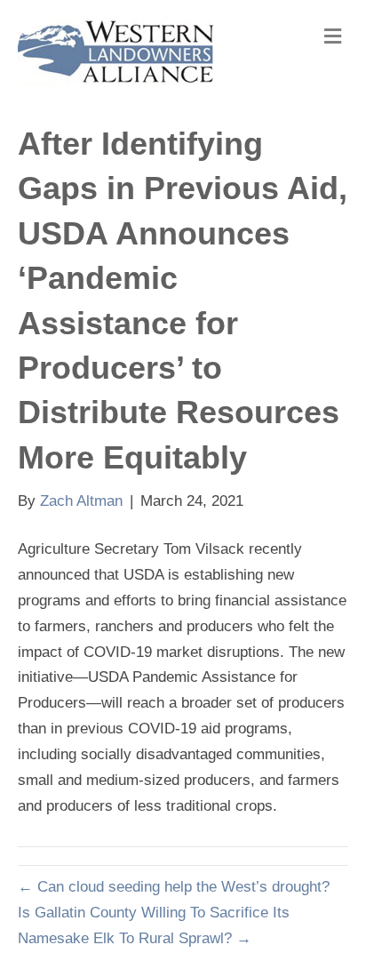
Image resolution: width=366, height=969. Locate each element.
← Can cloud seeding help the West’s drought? (174, 886)
